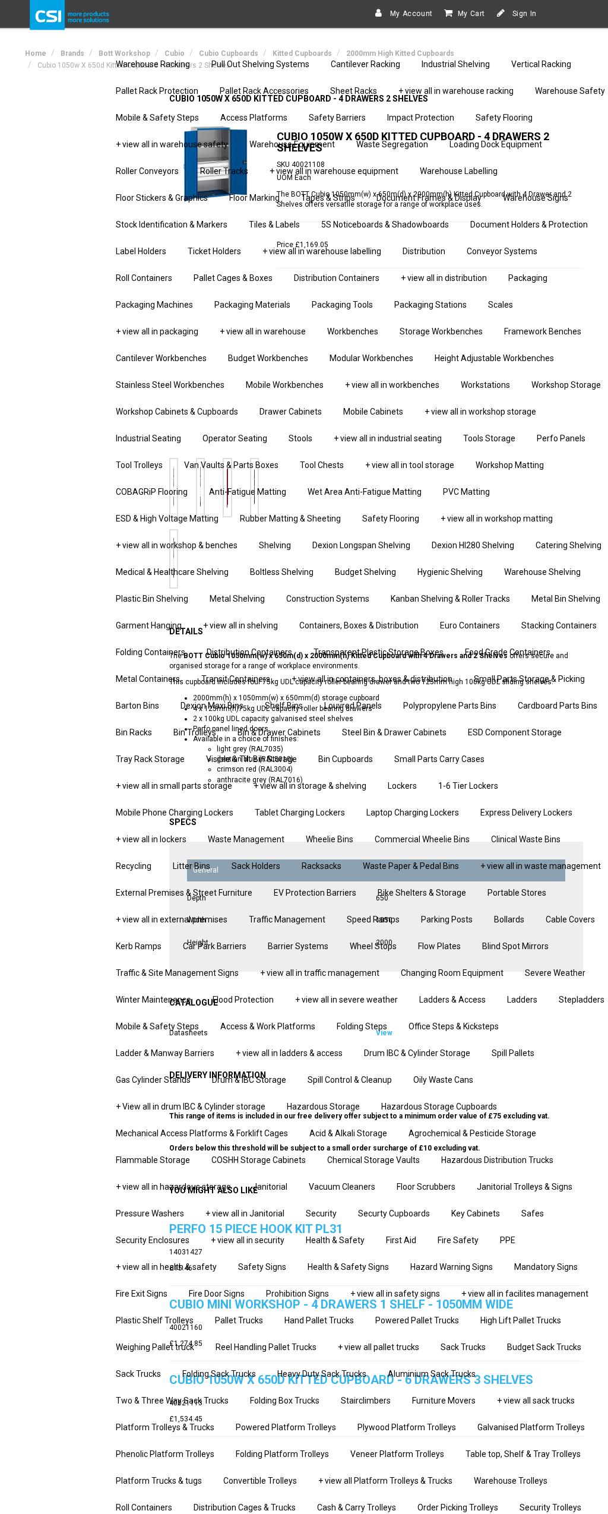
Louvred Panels (353, 705)
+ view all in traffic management (319, 973)
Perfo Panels (561, 438)
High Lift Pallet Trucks (520, 1320)
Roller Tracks (224, 171)
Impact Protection (420, 117)
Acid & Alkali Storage (348, 1133)
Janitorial (269, 1186)
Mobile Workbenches (285, 385)
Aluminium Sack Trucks (432, 1374)
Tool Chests (322, 465)
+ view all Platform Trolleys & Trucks (385, 1480)
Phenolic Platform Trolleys (165, 1454)
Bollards (509, 919)
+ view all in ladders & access (289, 1053)
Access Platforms (253, 117)
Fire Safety (458, 1240)
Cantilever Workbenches (161, 358)
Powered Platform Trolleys (286, 1427)
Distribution (424, 251)
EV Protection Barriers (315, 892)
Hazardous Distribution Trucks (497, 1160)
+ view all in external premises (171, 919)
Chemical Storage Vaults (373, 1160)
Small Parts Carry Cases (439, 759)
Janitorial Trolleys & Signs (524, 1186)
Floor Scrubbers (426, 1186)
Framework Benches (542, 331)
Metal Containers (148, 679)
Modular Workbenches (371, 358)
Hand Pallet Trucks (319, 1320)
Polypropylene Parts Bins (449, 705)
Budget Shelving (365, 572)
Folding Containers (150, 652)
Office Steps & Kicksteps (453, 1026)
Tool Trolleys (139, 465)
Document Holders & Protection (529, 224)
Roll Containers (144, 278)
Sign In (523, 14)
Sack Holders (256, 866)
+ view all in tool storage (409, 465)
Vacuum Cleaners (342, 1186)
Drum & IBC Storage (249, 1080)
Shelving (275, 545)
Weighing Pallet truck (155, 1347)
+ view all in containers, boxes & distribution (372, 679)
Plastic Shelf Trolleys (155, 1320)
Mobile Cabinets (373, 411)
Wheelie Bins (329, 839)
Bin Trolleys (194, 732)
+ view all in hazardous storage (173, 1186)
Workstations (485, 385)
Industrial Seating (148, 438)
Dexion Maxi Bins (211, 705)
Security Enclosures (152, 1240)
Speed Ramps (373, 919)
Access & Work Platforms (267, 1026)
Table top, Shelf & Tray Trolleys (523, 1454)
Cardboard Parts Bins (557, 705)
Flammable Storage (153, 1160)
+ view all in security (247, 1240)
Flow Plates (439, 946)
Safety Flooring (504, 117)
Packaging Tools (342, 304)
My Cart (471, 14)
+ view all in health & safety (166, 1267)
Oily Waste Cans (443, 1080)
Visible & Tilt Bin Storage (251, 759)
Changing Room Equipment (452, 973)
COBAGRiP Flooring (152, 492)
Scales (500, 304)
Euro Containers (470, 625)
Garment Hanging (149, 625)
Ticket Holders (214, 251)
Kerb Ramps (139, 946)
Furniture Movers (444, 1400)
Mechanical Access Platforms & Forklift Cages (202, 1133)
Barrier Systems (298, 946)
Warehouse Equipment (292, 144)
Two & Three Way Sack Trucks (172, 1400)
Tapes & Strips (328, 198)
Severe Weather (555, 973)
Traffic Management (287, 919)
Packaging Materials (252, 304)
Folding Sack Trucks (219, 1374)
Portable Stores (516, 892)
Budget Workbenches (268, 358)
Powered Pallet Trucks (417, 1320)
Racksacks (321, 866)
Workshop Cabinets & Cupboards (177, 411)
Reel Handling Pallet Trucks (266, 1347)
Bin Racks (134, 732)
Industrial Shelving (456, 64)
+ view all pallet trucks (378, 1347)
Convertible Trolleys (260, 1480)
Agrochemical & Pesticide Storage (472, 1133)
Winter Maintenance (153, 999)
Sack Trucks (463, 1347)
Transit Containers (235, 679)
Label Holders (141, 251)
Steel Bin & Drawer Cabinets (394, 732)
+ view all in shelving (240, 625)
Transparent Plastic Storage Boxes (379, 652)
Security (321, 1213)
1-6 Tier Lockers (468, 786)
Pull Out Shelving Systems (260, 64)
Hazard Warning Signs (451, 1267)
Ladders (522, 999)
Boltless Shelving (282, 572)
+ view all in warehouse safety (172, 144)
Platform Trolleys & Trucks (165, 1427)
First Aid (401, 1240)
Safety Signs (262, 1267)
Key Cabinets (475, 1213)
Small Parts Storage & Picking (529, 679)
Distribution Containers (336, 278)
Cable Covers (570, 919)
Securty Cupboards (394, 1213)
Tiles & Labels (274, 224)
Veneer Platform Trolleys (397, 1454)
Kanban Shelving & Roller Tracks (450, 598)
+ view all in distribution (444, 278)
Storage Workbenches (441, 331)
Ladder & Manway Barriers (165, 1053)
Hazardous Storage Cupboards (439, 1106)
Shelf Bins (284, 705)
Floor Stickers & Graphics (162, 198)
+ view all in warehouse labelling (321, 251)
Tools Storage (489, 438)
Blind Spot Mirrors (515, 946)
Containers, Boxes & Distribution (359, 625)
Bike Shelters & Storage (422, 892)
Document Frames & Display (429, 198)
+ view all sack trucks (536, 1400)
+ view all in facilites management (524, 1293)
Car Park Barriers (214, 946)
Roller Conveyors (147, 171)
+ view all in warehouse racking (456, 91)
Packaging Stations (430, 304)
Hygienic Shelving (450, 572)
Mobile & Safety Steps (157, 117)
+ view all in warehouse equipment (334, 171)
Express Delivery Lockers (526, 812)
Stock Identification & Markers (171, 224)
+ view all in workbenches (392, 385)
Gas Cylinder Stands (153, 1080)
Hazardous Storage (323, 1106)
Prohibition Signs (297, 1293)
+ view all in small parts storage (174, 786)
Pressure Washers (150, 1213)
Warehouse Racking (153, 64)
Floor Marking (254, 198)
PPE (507, 1240)
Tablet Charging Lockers (300, 812)
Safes (532, 1213)
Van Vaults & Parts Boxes (231, 465)
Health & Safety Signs (348, 1267)
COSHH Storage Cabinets (258, 1160)
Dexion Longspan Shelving (361, 545)
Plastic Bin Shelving (152, 598)
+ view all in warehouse (263, 331)
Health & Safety (335, 1240)
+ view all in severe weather (346, 999)
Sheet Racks (353, 91)
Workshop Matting (510, 465)
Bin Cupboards (345, 759)
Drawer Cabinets (290, 411)
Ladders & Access (452, 999)
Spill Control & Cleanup (350, 1080)
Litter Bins (191, 866)
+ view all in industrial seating (388, 438)
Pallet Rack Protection (157, 91)
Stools (300, 438)
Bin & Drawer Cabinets (279, 732)
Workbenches (352, 331)
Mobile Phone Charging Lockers (174, 812)
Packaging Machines (154, 304)
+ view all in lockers (151, 839)
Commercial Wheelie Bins (422, 839)
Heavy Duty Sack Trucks (321, 1374)
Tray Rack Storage (150, 759)
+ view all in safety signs (395, 1293)
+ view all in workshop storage (480, 411)
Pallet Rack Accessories (264, 91)
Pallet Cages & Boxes (233, 278)
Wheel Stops (373, 946)
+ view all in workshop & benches (177, 545)
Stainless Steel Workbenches (170, 385)
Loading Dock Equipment (495, 144)
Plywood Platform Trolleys (406, 1427)
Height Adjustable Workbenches (494, 358)
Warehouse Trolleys (510, 1480)
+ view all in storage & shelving (310, 786)
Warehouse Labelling (459, 171)
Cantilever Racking (365, 64)
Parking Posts (447, 919)
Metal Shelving (237, 598)
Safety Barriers (337, 117)
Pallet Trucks (239, 1320)
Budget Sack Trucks (544, 1347)
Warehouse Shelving (542, 572)
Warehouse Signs (535, 198)
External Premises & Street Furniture (184, 892)
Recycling (133, 866)
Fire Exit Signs (141, 1293)
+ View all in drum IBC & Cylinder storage (190, 1106)
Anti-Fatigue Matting (247, 492)
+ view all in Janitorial (244, 1213)
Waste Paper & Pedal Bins (411, 866)
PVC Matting (466, 492)
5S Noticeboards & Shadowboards (385, 224)
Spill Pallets (513, 1053)
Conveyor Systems (502, 251)
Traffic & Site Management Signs (177, 973)
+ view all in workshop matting (497, 518)
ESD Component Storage (515, 732)
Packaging (527, 278)
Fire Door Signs (217, 1293)
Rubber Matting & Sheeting (290, 518)
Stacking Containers (559, 625)
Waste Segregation (392, 144)
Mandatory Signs (546, 1267)
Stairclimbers (366, 1400)
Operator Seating (234, 438)
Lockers (402, 786)
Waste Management (246, 839)
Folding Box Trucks (284, 1400)
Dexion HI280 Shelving (473, 545)
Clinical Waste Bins (525, 839)
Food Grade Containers (507, 652)
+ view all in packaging (157, 331)
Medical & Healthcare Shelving (172, 572)
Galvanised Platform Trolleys (531, 1427)
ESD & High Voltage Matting (167, 518)
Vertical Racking (541, 64)
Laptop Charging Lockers (412, 812)
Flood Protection (243, 999)
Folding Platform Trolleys (282, 1454)
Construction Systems (327, 598)
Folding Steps (362, 1026)
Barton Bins (137, 705)
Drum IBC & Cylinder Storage (417, 1053)
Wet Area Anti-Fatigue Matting (365, 492)
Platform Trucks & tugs (159, 1480)
